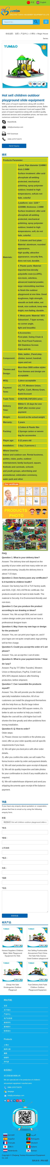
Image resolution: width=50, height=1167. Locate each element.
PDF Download (12, 134)
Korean (34, 1151)
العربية (33, 1135)
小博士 (32, 34)
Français (11, 1143)
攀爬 (5, 1053)
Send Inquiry (14, 146)
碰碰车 (6, 1057)
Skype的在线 (11, 122)
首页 (17, 34)
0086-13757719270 (14, 139)
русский (11, 1135)
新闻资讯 (7, 1022)
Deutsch (34, 1143)
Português (35, 1139)
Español (11, 1139)
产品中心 (24, 34)
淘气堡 (6, 1062)
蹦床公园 (7, 1049)
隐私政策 (35, 1161)
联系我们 (7, 1031)
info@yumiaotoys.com (15, 127)
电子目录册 (8, 1018)
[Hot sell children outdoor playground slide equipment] (25, 66)
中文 (32, 2)
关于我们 (7, 1010)
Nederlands (12, 1151)
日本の (10, 1147)
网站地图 (44, 1161)
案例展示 (7, 1027)
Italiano (34, 1147)
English (43, 2)
